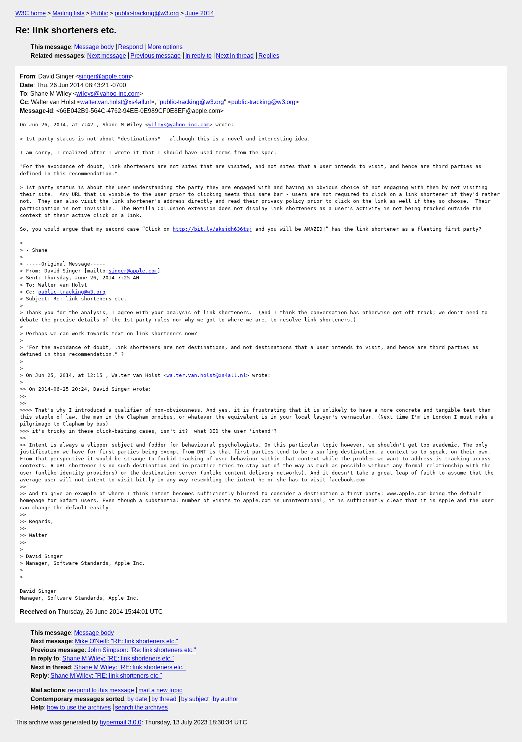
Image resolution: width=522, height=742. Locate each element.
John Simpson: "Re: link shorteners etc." (142, 650)
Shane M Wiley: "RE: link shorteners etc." (118, 658)
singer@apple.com (104, 76)
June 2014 (199, 13)
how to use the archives (79, 707)
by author (225, 699)
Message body (94, 47)
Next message (106, 55)
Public (99, 13)
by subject (195, 699)
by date (137, 699)
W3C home (30, 13)
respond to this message (101, 690)
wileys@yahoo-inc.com (107, 93)
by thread (164, 699)
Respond (130, 47)
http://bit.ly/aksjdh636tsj (212, 229)
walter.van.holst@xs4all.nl (115, 102)
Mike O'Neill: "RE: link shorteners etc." (126, 641)
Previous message (155, 55)
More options (165, 47)
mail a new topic (160, 690)
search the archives (141, 707)
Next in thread (235, 55)
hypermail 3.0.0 (120, 722)
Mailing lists (68, 13)
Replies (268, 55)
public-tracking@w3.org (147, 13)
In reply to (198, 55)
